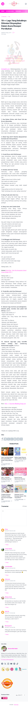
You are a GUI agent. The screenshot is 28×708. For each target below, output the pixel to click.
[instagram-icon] (8, 664)
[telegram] (15, 439)
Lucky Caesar (8, 548)
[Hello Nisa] (14, 4)
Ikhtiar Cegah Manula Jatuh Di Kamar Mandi (20, 458)
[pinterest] (18, 439)
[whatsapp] (11, 439)
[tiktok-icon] (17, 664)
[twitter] (8, 439)
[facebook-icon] (2, 664)
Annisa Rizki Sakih (13, 648)
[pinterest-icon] (14, 664)
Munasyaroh (8, 625)
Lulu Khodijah (8, 566)
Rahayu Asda (8, 597)
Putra (6, 529)
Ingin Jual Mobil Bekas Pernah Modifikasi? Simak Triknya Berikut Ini (7, 460)
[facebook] (5, 439)
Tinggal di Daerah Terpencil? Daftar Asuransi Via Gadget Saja (6, 497)
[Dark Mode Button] (26, 4)
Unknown (7, 579)
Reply (7, 544)
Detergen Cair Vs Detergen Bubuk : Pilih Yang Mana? (20, 496)
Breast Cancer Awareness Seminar (20, 478)
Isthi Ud (7, 611)
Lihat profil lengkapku (8, 659)
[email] (21, 439)
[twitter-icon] (5, 664)
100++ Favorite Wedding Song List (6, 478)
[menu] (2, 3)
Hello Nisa (16, 704)
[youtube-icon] (11, 664)
